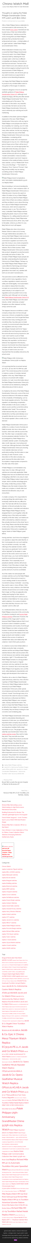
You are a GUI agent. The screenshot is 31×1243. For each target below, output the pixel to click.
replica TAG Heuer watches (10, 934)
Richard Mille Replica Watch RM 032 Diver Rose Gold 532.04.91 (15, 1194)
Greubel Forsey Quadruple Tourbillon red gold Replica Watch (14, 983)
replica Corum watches (9, 894)
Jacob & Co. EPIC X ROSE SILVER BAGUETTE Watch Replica (15, 1054)
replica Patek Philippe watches (13, 765)
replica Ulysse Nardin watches (11, 942)
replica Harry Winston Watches (11, 911)
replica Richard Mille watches (11, 931)
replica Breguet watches (9, 880)
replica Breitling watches (9, 883)
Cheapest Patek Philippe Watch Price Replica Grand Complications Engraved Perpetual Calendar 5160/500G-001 (15, 962)
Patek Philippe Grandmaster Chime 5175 (17, 297)
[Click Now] (7, 846)
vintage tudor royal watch (16, 1233)
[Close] (13, 844)
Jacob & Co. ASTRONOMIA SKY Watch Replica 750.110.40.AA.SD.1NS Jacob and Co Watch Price (15, 1007)
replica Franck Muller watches (11, 900)
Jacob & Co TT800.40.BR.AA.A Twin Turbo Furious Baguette (15, 1094)
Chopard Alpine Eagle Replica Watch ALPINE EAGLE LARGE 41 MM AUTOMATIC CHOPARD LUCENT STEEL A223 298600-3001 (14, 969)
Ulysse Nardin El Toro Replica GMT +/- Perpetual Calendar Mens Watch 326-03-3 (15, 1220)
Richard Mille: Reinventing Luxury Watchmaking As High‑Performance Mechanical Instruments (13, 807)
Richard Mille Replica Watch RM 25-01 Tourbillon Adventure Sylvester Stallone (15, 1199)
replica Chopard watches (9, 892)
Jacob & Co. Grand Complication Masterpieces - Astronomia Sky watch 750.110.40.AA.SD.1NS (14, 1059)
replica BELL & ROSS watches (11, 872)
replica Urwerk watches (9, 945)
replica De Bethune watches (10, 897)
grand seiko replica (10, 1231)
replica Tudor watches (9, 937)
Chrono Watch (6, 866)
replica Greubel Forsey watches (11, 909)
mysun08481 (21, 21)
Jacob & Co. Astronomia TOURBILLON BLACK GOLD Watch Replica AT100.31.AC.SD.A (13, 1014)
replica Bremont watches (9, 886)
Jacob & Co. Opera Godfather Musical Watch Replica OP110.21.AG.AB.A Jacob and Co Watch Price (15, 1083)
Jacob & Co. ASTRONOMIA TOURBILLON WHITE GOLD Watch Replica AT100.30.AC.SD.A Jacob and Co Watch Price (15, 1018)
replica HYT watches (8, 917)
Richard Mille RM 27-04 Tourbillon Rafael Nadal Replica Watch (15, 1211)
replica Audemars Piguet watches (12, 869)
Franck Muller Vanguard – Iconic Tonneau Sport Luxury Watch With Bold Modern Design (14, 820)
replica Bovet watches (9, 877)
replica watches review (9, 734)
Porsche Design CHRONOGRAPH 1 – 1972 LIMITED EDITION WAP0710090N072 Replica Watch (14, 1137)
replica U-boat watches (9, 940)
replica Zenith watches (9, 948)
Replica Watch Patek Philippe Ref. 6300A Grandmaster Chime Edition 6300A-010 (15, 1182)
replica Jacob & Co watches (10, 920)
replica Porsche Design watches (11, 928)
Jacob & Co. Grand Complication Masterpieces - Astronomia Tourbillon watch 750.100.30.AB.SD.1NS (14, 771)
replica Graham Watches (9, 903)
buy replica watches (22, 1237)
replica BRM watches (8, 889)
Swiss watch (14, 30)
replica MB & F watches (9, 923)
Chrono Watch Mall (15, 3)
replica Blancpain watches (10, 875)
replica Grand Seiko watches (10, 906)
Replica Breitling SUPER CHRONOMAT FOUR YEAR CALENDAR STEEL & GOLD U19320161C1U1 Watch (15, 1149)
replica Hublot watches (9, 914)
